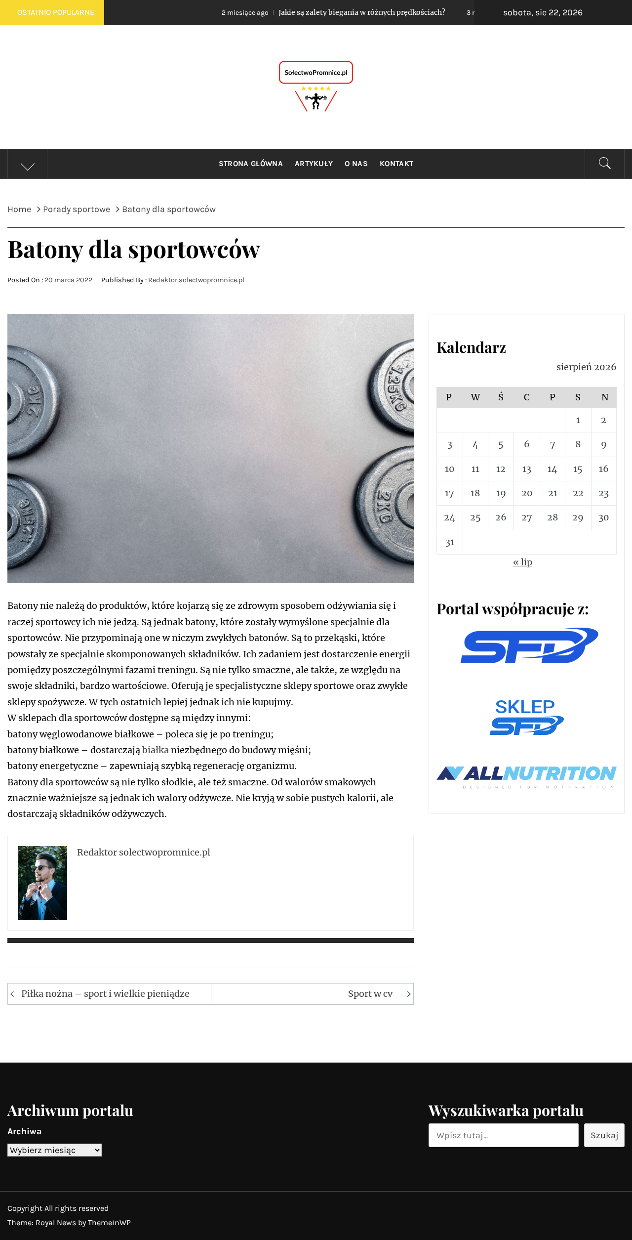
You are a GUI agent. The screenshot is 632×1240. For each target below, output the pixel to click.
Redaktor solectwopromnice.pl (196, 280)
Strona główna (251, 163)
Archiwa (24, 1131)
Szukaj (605, 1135)
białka (155, 750)
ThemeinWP (109, 1222)
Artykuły (314, 163)
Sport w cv (370, 993)
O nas (356, 163)
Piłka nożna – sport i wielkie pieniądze (105, 993)
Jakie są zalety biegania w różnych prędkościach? (295, 12)
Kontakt (396, 163)
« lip (522, 562)
